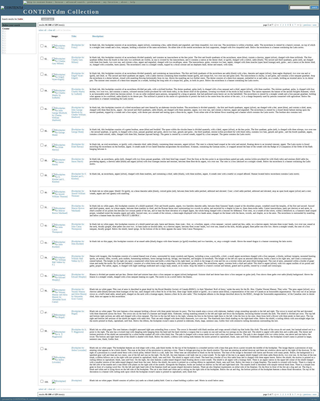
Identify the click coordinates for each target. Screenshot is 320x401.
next (315, 25)
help (132, 2)
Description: (98, 36)
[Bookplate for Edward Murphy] (78, 275)
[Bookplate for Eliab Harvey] (77, 145)
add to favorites (64, 30)
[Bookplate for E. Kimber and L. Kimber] (79, 176)
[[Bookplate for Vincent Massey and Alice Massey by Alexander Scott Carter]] (60, 302)
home (49, 2)
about (124, 2)
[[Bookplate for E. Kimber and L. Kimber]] (60, 181)
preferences (94, 2)
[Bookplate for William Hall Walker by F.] (77, 258)
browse (59, 2)
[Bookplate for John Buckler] (77, 242)
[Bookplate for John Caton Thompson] (77, 226)
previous (307, 25)
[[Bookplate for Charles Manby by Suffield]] (60, 97)
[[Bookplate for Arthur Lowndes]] (60, 362)
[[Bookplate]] (59, 381)
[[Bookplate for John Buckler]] (60, 247)
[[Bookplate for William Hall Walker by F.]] (60, 264)
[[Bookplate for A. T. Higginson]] (60, 336)
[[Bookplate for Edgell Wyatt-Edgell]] (60, 79)
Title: (73, 36)
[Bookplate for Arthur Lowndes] (78, 349)
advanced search (75, 2)
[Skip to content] (34, 2)
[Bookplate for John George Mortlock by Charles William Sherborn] (78, 112)
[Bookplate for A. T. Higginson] (79, 330)
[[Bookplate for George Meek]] (60, 135)
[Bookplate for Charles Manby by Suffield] (78, 91)
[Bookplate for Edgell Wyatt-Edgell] (77, 75)
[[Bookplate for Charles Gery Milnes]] (60, 63)
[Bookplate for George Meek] (77, 130)
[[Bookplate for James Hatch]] (60, 164)
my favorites (110, 2)
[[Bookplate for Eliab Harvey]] (60, 149)
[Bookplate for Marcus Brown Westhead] (77, 208)
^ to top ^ (314, 399)
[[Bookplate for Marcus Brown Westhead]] (60, 213)
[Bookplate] (76, 380)
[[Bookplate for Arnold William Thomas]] (60, 196)
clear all (51, 30)
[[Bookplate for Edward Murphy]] (60, 280)
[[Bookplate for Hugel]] (60, 317)
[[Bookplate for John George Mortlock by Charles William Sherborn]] (60, 120)
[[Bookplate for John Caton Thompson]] (60, 232)
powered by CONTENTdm (15, 399)
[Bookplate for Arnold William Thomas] (78, 193)
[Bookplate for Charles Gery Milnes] (77, 59)
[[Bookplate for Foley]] (60, 48)
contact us (34, 399)
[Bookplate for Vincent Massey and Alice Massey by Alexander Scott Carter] (79, 294)
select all (42, 30)
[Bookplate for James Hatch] (77, 160)
